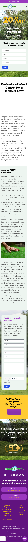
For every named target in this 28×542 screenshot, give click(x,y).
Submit (5, 67)
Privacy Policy (21, 510)
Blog (21, 503)
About (7, 503)
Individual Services (7, 509)
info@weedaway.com (14, 490)
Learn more (14, 412)
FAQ (21, 505)
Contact (21, 514)
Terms (21, 512)
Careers (21, 507)
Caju (21, 536)
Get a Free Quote (7, 519)
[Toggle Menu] (26, 7)
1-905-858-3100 (14, 498)
